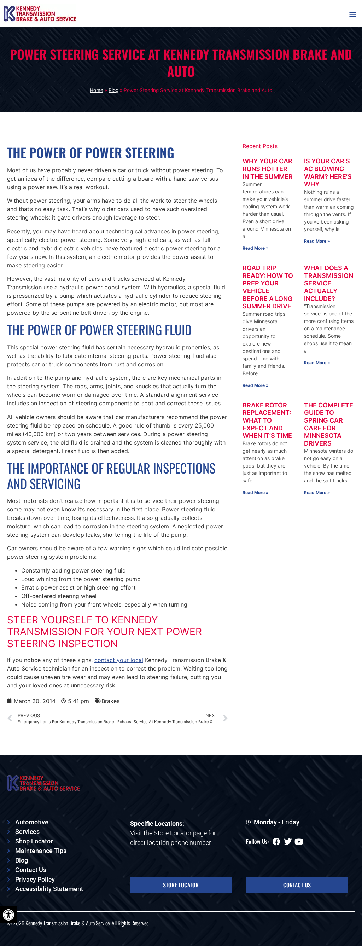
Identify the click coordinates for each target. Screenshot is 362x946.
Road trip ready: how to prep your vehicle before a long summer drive (268, 287)
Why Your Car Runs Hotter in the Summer (268, 168)
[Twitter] (288, 842)
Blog (113, 90)
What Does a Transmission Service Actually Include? (328, 283)
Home (96, 90)
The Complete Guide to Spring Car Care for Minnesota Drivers (328, 424)
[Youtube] (299, 842)
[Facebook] (276, 842)
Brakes (110, 700)
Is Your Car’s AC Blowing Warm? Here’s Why (328, 172)
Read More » (256, 248)
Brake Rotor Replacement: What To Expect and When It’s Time (267, 420)
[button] (352, 13)
